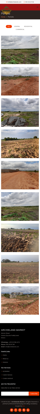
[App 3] (32, 217)
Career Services (7, 375)
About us (5, 358)
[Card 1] (32, 248)
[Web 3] (32, 91)
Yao (24, 406)
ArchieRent (6, 371)
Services (5, 362)
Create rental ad (8, 378)
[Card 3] (32, 279)
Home (3, 17)
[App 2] (32, 123)
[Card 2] (32, 154)
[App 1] (32, 60)
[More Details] (35, 60)
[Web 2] (32, 185)
